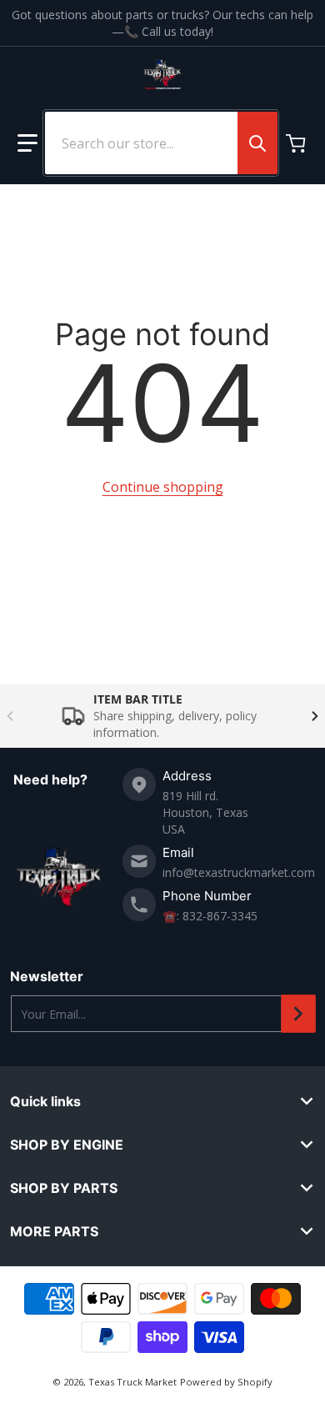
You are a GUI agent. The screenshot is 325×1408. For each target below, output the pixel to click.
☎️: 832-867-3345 (210, 916)
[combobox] (161, 143)
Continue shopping (162, 487)
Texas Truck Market (132, 1381)
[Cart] (297, 143)
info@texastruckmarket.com (238, 872)
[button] (27, 143)
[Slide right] (315, 716)
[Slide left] (10, 716)
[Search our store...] (258, 143)
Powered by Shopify (226, 1381)
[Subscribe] (298, 1014)
